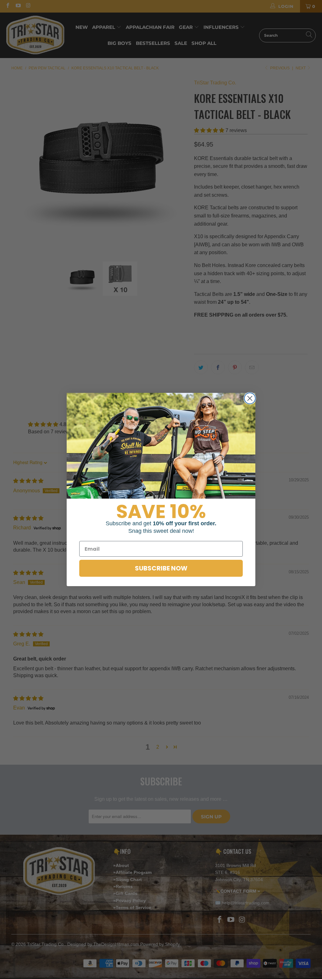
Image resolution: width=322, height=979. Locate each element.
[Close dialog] (249, 398)
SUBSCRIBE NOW (161, 568)
